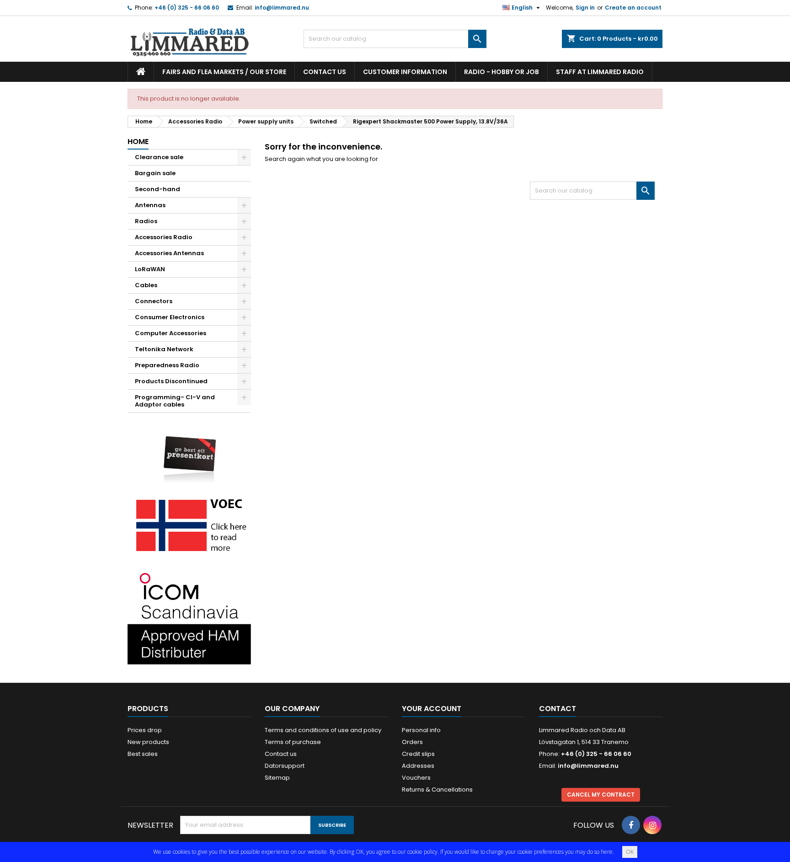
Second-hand (157, 189)
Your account (431, 708)
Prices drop (145, 730)
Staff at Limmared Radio (600, 71)
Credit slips (418, 754)
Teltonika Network (164, 349)
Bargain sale (155, 173)
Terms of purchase (293, 742)
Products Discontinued (171, 381)
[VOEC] (189, 524)
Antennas (150, 205)
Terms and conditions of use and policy (323, 730)
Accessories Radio (163, 237)
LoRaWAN (150, 269)
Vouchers (416, 777)
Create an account (633, 7)
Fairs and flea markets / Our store (224, 71)
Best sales (143, 754)
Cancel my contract (601, 794)
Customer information (405, 71)
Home (138, 141)
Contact (557, 708)
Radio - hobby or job (501, 71)
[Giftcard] (189, 453)
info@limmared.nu (282, 7)
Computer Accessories (170, 333)
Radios (146, 221)
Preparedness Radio (167, 365)
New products (148, 742)
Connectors (153, 301)
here (607, 852)
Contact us (324, 71)
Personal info (421, 730)
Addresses (418, 765)
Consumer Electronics (169, 317)
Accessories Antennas (169, 253)
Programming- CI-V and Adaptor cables (175, 401)
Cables (146, 285)
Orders (412, 742)
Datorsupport (284, 765)
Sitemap (277, 777)
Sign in (585, 7)
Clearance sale (159, 157)
